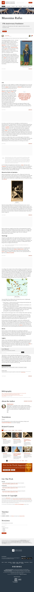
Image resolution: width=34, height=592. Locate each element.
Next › (23, 460)
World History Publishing (7, 570)
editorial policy (23, 372)
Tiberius (7, 128)
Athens (15, 249)
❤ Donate (4, 31)
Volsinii (6, 87)
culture (6, 130)
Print (27, 38)
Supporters (18, 563)
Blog (17, 562)
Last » (26, 460)
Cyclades (7, 126)
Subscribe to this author (28, 401)
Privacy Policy (26, 562)
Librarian (4, 530)
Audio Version (22, 38)
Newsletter (10, 562)
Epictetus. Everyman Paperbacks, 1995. (10, 394)
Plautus (3, 91)
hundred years (21, 249)
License (25, 367)
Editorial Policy (21, 562)
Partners (14, 563)
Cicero (3, 251)
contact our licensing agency (19, 504)
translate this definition (6, 422)
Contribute (20, 6)
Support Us (24, 6)
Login (31, 6)
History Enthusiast (5, 527)
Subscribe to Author (16, 38)
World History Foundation (9, 569)
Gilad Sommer (7, 35)
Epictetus (4, 45)
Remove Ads (30, 143)
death (5, 57)
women (20, 325)
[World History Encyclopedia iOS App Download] (24, 558)
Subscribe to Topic (9, 38)
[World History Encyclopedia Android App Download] (29, 558)
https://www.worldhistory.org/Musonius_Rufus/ (10, 483)
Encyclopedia (8, 6)
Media (16, 6)
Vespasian (4, 166)
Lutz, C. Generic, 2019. (12, 395)
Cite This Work (21, 367)
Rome (12, 91)
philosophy (24, 99)
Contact (6, 562)
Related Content (11, 367)
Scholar (4, 531)
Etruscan (20, 87)
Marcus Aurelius (10, 252)
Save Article (4, 38)
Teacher (4, 528)
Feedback (13, 562)
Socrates (16, 47)
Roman (12, 47)
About (28, 6)
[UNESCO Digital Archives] (17, 580)
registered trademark (23, 574)
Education (13, 6)
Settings (22, 563)
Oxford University (23, 540)
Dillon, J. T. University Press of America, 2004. (14, 393)
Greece (5, 179)
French (3, 419)
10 (20, 460)
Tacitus (5, 48)
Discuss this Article (6, 365)
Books (16, 367)
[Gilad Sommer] (7, 412)
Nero (9, 92)
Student (4, 529)
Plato (30, 343)
